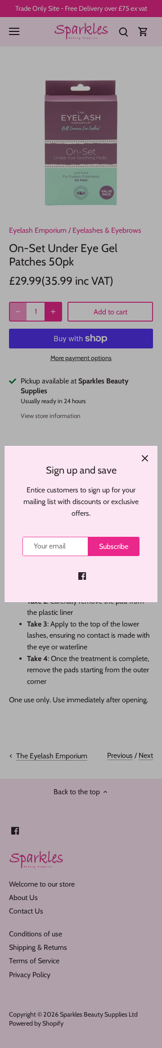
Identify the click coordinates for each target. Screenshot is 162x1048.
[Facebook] (82, 575)
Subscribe (113, 546)
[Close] (145, 458)
